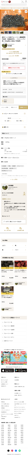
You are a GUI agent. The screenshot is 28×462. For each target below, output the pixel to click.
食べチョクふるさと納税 (19, 401)
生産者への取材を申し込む (20, 386)
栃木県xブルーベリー (7, 170)
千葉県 (22, 428)
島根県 (22, 437)
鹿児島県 (9, 444)
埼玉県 (15, 428)
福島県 (15, 426)
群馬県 (9, 428)
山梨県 (15, 432)
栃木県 (6, 161)
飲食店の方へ (3, 386)
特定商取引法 (3, 412)
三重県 (22, 434)
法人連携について (18, 393)
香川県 (2, 441)
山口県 (15, 439)
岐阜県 (2, 434)
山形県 (9, 426)
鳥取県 (15, 437)
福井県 (9, 432)
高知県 (15, 441)
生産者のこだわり (6, 199)
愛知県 (15, 434)
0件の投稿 (17, 55)
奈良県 (2, 437)
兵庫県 (22, 435)
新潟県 (15, 430)
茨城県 (22, 426)
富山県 (22, 430)
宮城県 (22, 425)
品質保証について (4, 384)
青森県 (9, 425)
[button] (14, 117)
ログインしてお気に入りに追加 (15, 73)
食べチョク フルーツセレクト (20, 409)
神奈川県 (9, 430)
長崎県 (9, 442)
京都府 (9, 435)
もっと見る (14, 179)
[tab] (4, 107)
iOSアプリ (16, 415)
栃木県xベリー (13, 168)
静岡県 (9, 434)
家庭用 (14, 166)
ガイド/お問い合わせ (5, 403)
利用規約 (3, 408)
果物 (5, 157)
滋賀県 (2, 435)
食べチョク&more (18, 413)
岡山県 (2, 439)
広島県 (9, 439)
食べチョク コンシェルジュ (20, 407)
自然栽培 (4, 166)
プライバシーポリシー (5, 410)
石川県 (2, 432)
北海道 (2, 425)
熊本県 (15, 442)
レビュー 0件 (11, 55)
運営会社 (3, 401)
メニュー (26, 2)
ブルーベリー (15, 157)
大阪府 (15, 435)
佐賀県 (2, 442)
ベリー (9, 157)
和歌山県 (9, 437)
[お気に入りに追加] (26, 11)
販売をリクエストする (14, 67)
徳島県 (22, 439)
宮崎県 (2, 444)
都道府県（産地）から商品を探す (8, 422)
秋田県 (2, 426)
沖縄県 (15, 444)
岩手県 (15, 425)
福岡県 (22, 441)
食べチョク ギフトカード (19, 411)
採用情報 (3, 418)
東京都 (2, 430)
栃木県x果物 (5, 168)
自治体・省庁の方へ (18, 395)
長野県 (22, 432)
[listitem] (7, 245)
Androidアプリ (17, 417)
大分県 (22, 442)
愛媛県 (9, 441)
